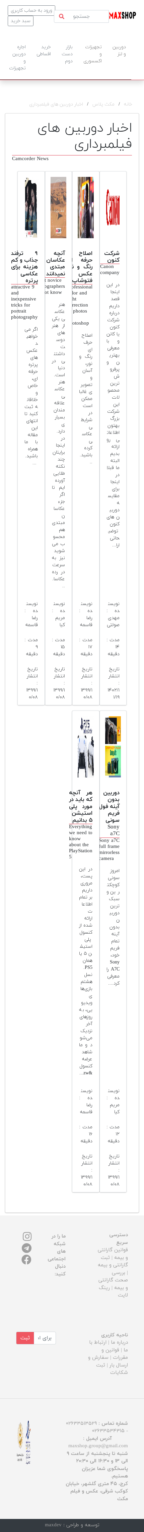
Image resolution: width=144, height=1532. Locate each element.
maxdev (53, 1525)
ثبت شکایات (112, 1369)
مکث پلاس (103, 104)
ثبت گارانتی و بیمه (113, 1261)
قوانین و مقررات (114, 1354)
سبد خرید (20, 21)
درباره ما (119, 1342)
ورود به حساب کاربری (31, 10)
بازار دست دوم (67, 54)
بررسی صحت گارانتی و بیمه (113, 1280)
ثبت (25, 1338)
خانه (128, 104)
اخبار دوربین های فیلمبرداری (56, 104)
